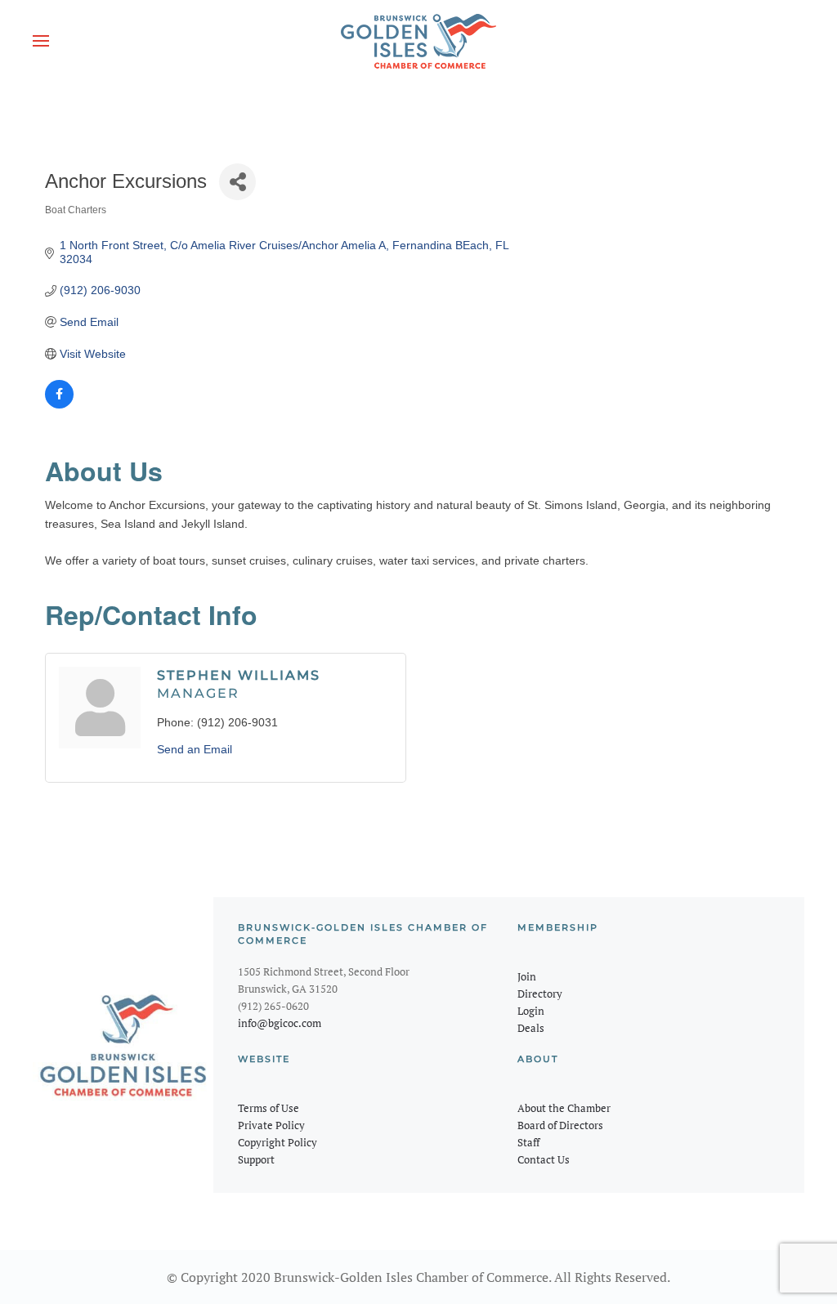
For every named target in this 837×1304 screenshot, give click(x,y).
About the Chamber (564, 1108)
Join (526, 976)
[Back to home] (418, 41)
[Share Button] (237, 181)
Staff (528, 1142)
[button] (41, 41)
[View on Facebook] (59, 404)
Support (256, 1159)
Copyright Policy (277, 1142)
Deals (530, 1027)
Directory (539, 993)
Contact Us (543, 1159)
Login (530, 1010)
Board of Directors (560, 1125)
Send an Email (194, 749)
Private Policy (271, 1125)
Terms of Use (268, 1108)
